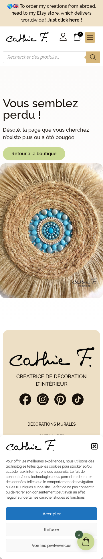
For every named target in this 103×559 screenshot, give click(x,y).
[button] (94, 446)
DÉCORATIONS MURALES (51, 424)
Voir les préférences (51, 545)
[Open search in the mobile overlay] (51, 57)
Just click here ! (64, 20)
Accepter (52, 513)
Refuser (51, 529)
